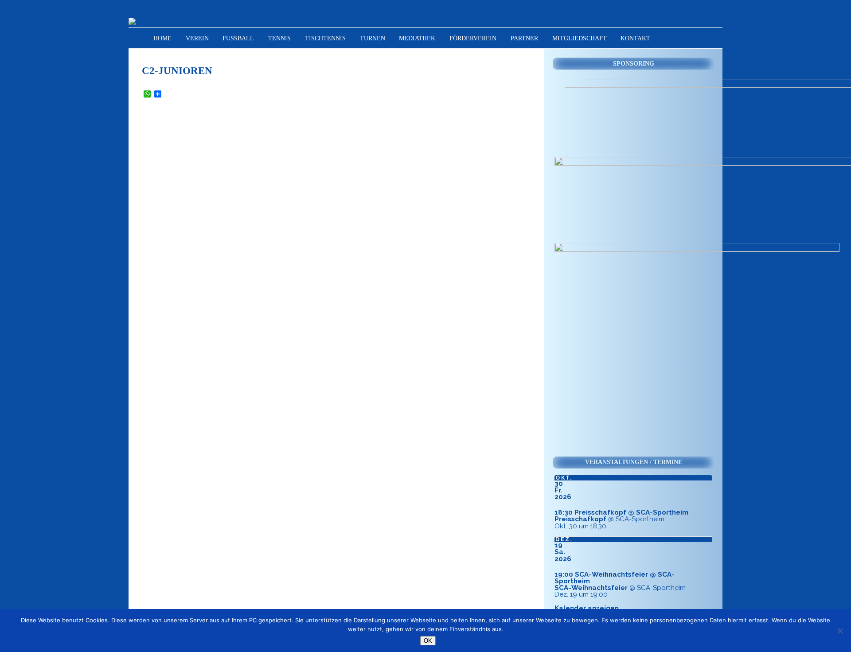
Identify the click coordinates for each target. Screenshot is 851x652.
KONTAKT (635, 38)
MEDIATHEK (417, 38)
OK (428, 640)
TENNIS (279, 38)
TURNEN (372, 38)
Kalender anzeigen (586, 608)
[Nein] (839, 630)
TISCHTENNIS (325, 38)
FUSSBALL (238, 38)
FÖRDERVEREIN (472, 38)
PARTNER (524, 38)
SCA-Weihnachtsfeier (591, 588)
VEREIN (197, 38)
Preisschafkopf (580, 519)
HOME (162, 38)
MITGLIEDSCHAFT (579, 38)
